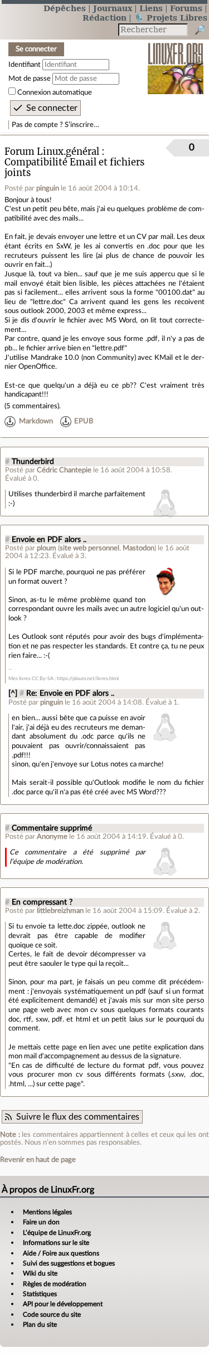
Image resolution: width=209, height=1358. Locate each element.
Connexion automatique (54, 92)
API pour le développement (63, 1304)
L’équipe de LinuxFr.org (57, 1232)
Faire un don (41, 1222)
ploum (46, 548)
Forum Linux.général (51, 152)
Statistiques (40, 1294)
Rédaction (104, 17)
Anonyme (52, 836)
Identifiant (24, 64)
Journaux (112, 8)
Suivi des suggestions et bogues (69, 1263)
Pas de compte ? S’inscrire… (55, 124)
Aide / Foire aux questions (61, 1253)
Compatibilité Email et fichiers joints (74, 168)
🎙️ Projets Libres (170, 17)
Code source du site (52, 1314)
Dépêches (64, 8)
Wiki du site (40, 1273)
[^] (12, 693)
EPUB (83, 421)
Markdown (36, 421)
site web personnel (89, 548)
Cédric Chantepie (64, 470)
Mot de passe (29, 78)
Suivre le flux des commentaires (77, 1116)
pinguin (47, 188)
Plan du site (40, 1324)
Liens (151, 8)
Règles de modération (54, 1284)
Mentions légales (47, 1212)
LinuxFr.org (176, 61)
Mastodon (138, 548)
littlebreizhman (60, 910)
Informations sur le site (56, 1242)
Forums (186, 8)
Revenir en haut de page (38, 1159)
